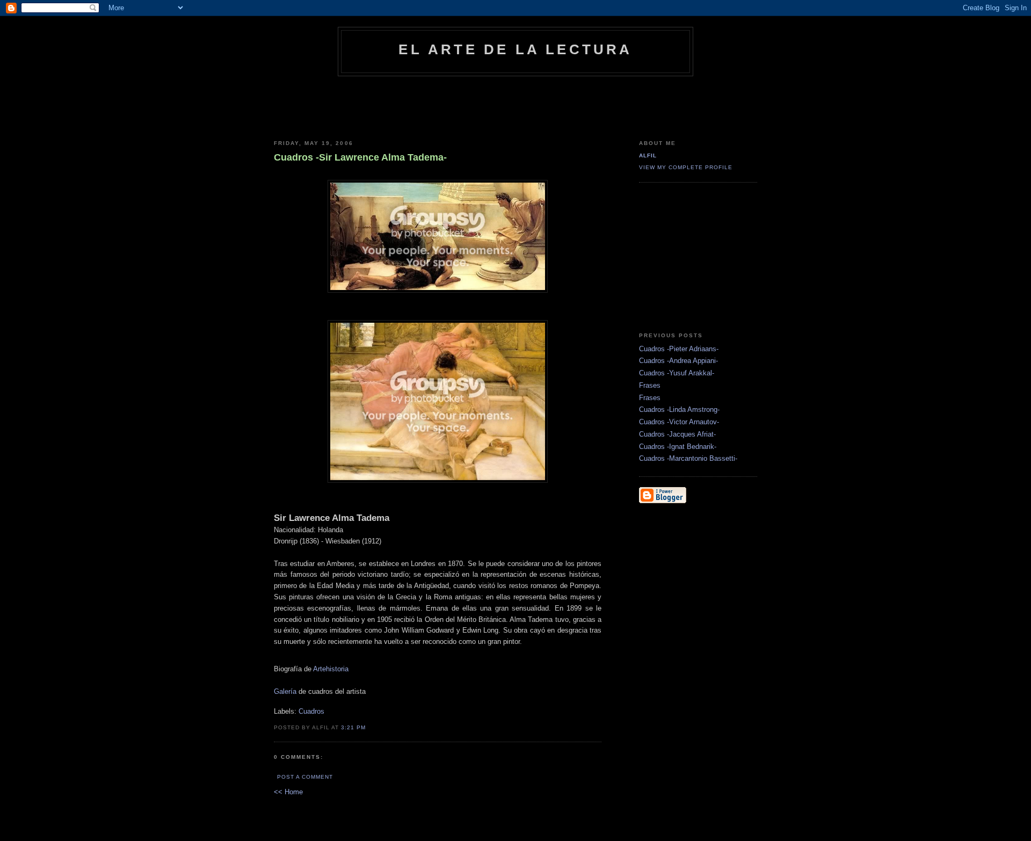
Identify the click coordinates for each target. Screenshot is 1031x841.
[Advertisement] (515, 106)
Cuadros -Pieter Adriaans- (678, 349)
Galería (285, 691)
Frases (649, 385)
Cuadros (311, 711)
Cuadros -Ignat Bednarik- (677, 447)
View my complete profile (685, 167)
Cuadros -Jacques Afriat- (677, 434)
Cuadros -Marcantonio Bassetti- (688, 458)
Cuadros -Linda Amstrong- (679, 409)
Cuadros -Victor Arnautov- (679, 422)
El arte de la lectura (515, 49)
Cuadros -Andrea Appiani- (678, 361)
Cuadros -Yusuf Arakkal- (676, 373)
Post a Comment (305, 777)
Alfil (648, 155)
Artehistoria (330, 669)
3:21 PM (353, 727)
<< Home (288, 792)
